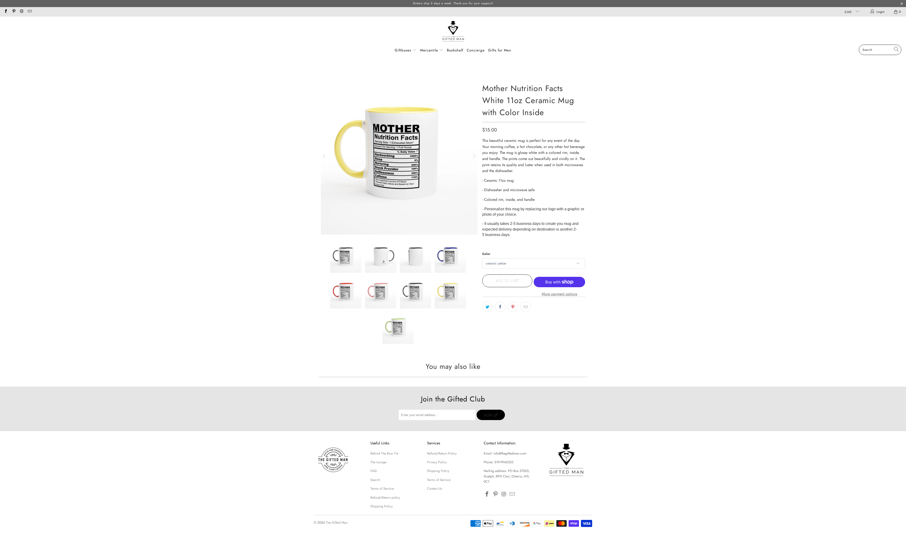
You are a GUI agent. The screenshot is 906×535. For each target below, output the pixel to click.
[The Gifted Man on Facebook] (6, 11)
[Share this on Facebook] (500, 307)
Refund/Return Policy (442, 453)
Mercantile (430, 50)
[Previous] (324, 156)
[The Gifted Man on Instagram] (21, 11)
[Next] (474, 156)
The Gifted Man (336, 522)
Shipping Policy (381, 506)
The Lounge (378, 462)
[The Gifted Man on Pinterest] (13, 11)
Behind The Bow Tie (384, 453)
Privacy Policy (437, 462)
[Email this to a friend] (525, 307)
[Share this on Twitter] (487, 307)
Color (486, 254)
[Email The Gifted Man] (29, 11)
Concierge (476, 50)
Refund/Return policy (385, 497)
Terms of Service (382, 488)
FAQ (373, 470)
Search (375, 479)
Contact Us (434, 488)
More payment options (559, 294)
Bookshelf (455, 50)
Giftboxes (403, 50)
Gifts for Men (499, 50)
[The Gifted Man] (453, 32)
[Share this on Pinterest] (513, 307)
